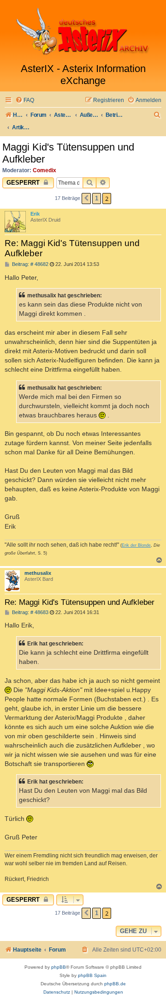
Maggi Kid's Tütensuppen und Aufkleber (68, 153)
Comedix (44, 170)
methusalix (37, 573)
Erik (35, 214)
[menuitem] (24, 100)
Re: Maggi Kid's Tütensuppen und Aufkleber (72, 248)
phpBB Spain (92, 975)
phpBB (58, 967)
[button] (86, 198)
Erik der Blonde (136, 545)
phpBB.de (115, 983)
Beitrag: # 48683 (29, 612)
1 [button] (96, 198)
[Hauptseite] (83, 31)
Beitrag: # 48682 (29, 264)
